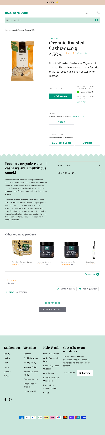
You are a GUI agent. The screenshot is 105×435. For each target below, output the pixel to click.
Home (7, 30)
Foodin (53, 38)
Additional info (67, 173)
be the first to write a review (52, 309)
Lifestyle (7, 372)
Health (7, 358)
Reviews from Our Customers (51, 379)
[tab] (66, 289)
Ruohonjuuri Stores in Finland (50, 387)
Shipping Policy (30, 367)
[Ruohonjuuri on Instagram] (10, 399)
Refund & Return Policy (31, 373)
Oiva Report (48, 373)
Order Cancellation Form (51, 359)
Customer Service (51, 354)
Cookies (27, 354)
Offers (6, 376)
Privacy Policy (30, 363)
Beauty (7, 354)
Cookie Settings (31, 358)
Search (46, 393)
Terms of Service (31, 379)
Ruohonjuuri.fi (30, 391)
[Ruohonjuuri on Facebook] (5, 399)
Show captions (78, 116)
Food (6, 363)
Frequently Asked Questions (51, 367)
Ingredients (64, 165)
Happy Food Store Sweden (31, 385)
